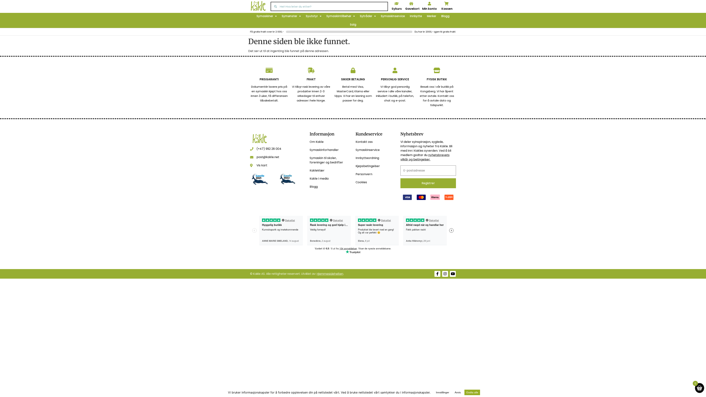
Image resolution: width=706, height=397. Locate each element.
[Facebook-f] (437, 274)
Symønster (289, 16)
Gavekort (412, 9)
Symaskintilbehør (338, 16)
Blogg (445, 16)
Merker (431, 16)
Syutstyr (312, 16)
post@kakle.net (267, 157)
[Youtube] (453, 274)
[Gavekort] (411, 4)
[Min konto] (429, 4)
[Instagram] (445, 274)
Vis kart (261, 165)
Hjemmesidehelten (330, 274)
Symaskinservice (393, 16)
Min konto (429, 9)
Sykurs (397, 9)
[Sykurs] (396, 4)
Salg (353, 24)
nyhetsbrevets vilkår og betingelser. (425, 157)
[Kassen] (446, 4)
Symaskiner (264, 16)
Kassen (446, 9)
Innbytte (416, 16)
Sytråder (366, 16)
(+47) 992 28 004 (268, 149)
